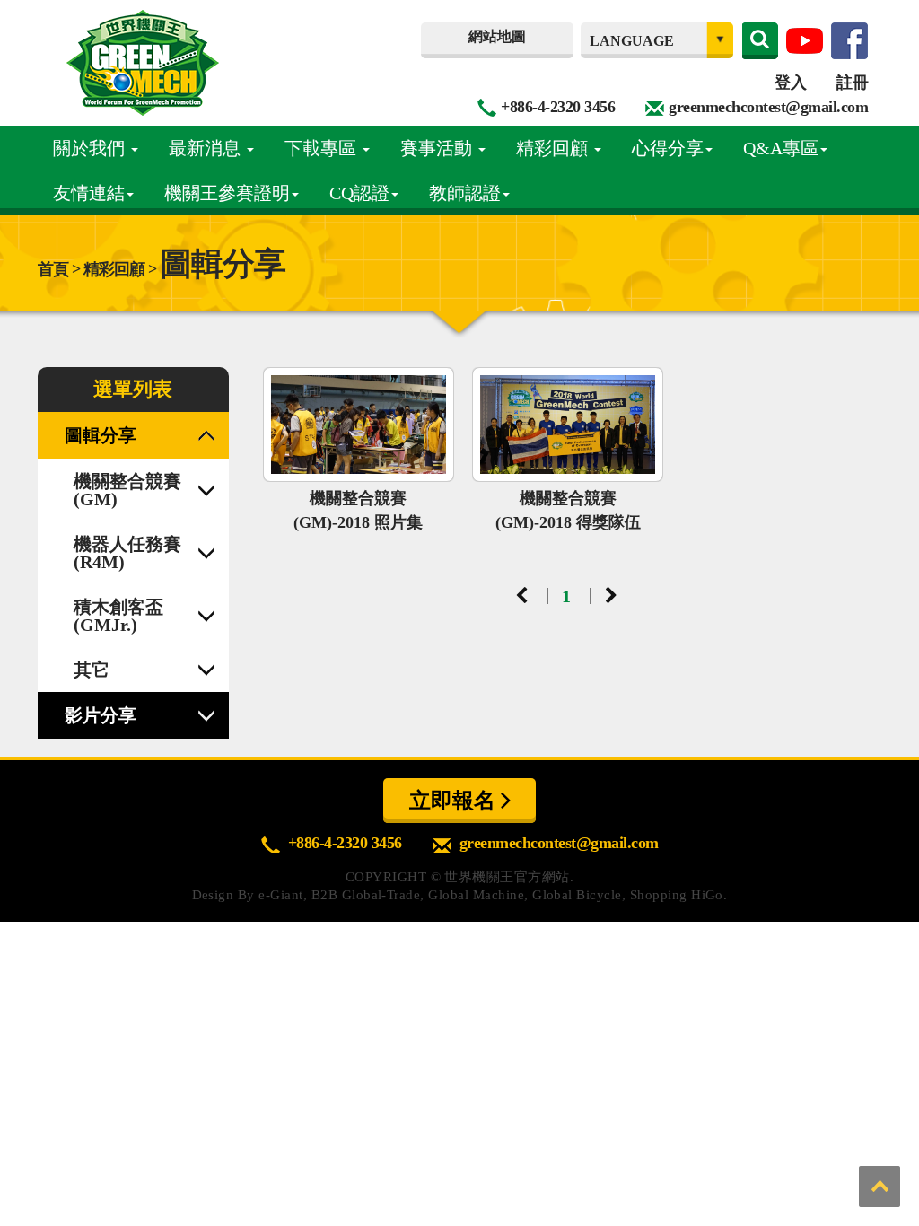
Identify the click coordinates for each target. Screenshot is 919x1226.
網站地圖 (497, 36)
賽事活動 (438, 148)
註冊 (852, 83)
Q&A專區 (780, 148)
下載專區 (322, 148)
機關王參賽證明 (227, 193)
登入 (790, 83)
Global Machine (476, 895)
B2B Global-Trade (366, 895)
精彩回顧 (554, 148)
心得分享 (668, 148)
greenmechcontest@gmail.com (768, 107)
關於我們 (91, 148)
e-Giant (280, 895)
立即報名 (455, 800)
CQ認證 (359, 193)
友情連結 (89, 193)
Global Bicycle (577, 895)
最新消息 (207, 148)
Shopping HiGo (676, 895)
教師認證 (465, 193)
